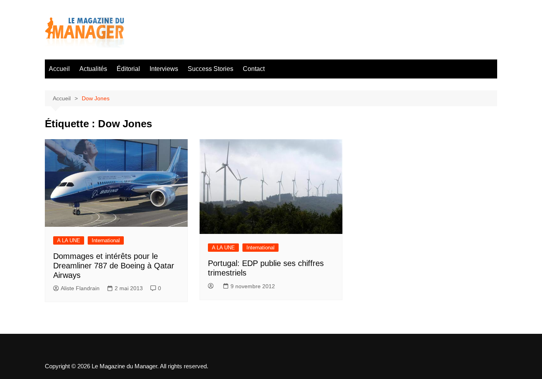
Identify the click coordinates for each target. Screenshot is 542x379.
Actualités (93, 68)
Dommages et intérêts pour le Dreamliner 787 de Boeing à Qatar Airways (113, 265)
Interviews (164, 68)
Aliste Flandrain (80, 288)
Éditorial (128, 68)
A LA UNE (68, 240)
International (106, 240)
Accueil (59, 68)
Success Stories (210, 68)
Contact (254, 68)
